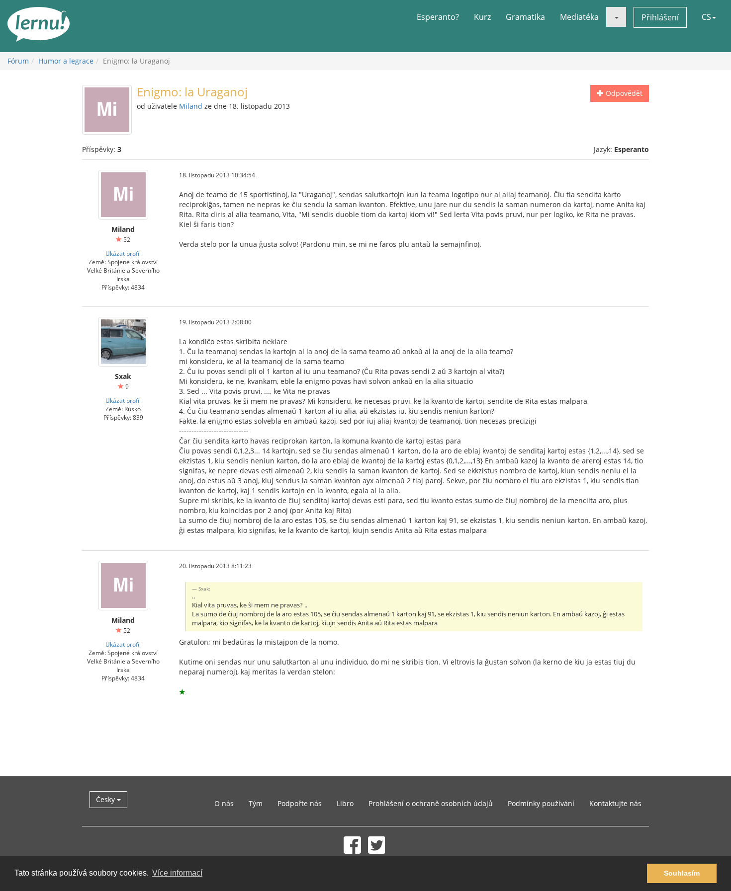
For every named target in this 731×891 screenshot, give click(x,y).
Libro (345, 803)
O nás (224, 803)
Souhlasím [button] (682, 873)
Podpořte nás (299, 803)
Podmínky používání (541, 803)
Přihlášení (660, 17)
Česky (106, 799)
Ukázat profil (123, 253)
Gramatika (525, 16)
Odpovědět (623, 93)
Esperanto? (438, 16)
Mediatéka (579, 16)
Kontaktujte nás (615, 803)
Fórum (18, 61)
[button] (616, 17)
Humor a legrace (65, 61)
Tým (256, 803)
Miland (190, 106)
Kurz (482, 16)
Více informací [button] (177, 873)
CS (706, 16)
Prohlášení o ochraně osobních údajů (430, 803)
